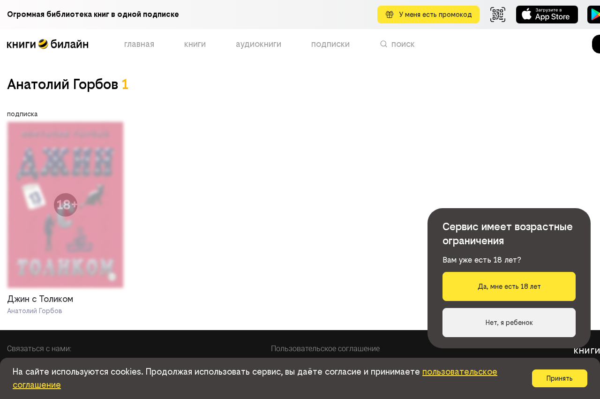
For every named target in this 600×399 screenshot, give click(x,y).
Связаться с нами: (39, 348)
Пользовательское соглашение (325, 348)
